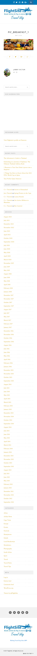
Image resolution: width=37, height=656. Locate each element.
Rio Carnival (18, 206)
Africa (6, 513)
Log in (6, 577)
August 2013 (7, 470)
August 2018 (8, 274)
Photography (8, 549)
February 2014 (8, 449)
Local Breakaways (9, 542)
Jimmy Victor (19, 70)
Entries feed (7, 581)
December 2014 (9, 413)
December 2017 (9, 295)
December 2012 (9, 491)
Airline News (8, 517)
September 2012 (9, 502)
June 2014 (7, 434)
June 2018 (7, 277)
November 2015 (9, 374)
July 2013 (6, 474)
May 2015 (7, 395)
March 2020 (7, 260)
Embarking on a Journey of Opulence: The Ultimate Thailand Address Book (17, 163)
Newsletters (7, 545)
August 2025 (8, 217)
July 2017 (6, 313)
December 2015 (9, 370)
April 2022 (7, 235)
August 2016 (8, 345)
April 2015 (7, 399)
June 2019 (7, 267)
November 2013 (9, 459)
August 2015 (8, 384)
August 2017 (8, 310)
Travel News (8, 563)
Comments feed (9, 584)
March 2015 (7, 402)
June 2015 (7, 392)
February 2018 (8, 288)
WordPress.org (8, 588)
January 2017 (8, 327)
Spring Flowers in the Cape (22, 193)
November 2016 (9, 334)
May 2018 (7, 281)
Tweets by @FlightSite (11, 593)
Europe (6, 524)
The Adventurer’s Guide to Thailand (15, 158)
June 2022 (7, 231)
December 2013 (8, 456)
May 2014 (7, 438)
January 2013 (8, 488)
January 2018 (8, 292)
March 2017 (7, 320)
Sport (5, 556)
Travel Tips (7, 566)
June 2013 (7, 477)
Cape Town (7, 520)
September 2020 (9, 242)
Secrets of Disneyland (21, 190)
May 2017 (7, 317)
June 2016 (7, 352)
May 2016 (7, 356)
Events (6, 527)
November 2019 (9, 263)
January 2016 (8, 367)
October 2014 (8, 420)
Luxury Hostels (19, 197)
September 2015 (9, 381)
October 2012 (8, 499)
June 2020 (7, 249)
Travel (6, 559)
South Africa (8, 552)
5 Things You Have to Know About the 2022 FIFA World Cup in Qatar (18, 174)
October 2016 (8, 338)
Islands (6, 538)
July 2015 (6, 388)
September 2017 (9, 306)
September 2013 (9, 466)
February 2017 (8, 324)
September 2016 (9, 342)
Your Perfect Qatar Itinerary (12, 179)
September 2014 (9, 424)
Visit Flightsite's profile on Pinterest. (15, 140)
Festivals (6, 531)
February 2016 (8, 363)
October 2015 (8, 377)
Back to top (27, 653)
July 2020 (7, 245)
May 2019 (7, 270)
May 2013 (7, 481)
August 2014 (8, 427)
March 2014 (7, 445)
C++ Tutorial (8, 190)
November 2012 (9, 495)
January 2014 (8, 452)
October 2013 (8, 463)
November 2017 (9, 299)
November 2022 (9, 228)
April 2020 (7, 256)
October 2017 (8, 302)
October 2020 (8, 238)
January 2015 (8, 409)
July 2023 (7, 220)
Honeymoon (7, 534)
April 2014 (7, 441)
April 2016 (7, 359)
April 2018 (7, 285)
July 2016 (6, 349)
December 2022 (9, 224)
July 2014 (6, 431)
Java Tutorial (8, 193)
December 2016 (9, 331)
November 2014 (9, 417)
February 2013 (8, 484)
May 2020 (7, 252)
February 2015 (8, 406)
